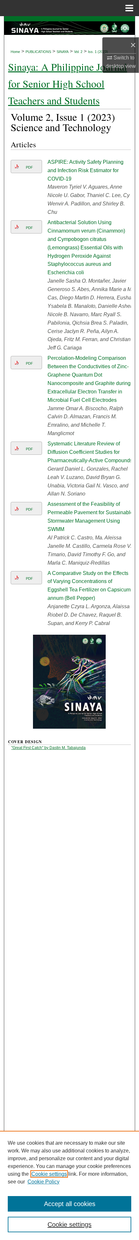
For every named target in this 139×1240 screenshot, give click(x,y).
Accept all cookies (69, 1203)
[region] (69, 1185)
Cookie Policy (43, 1181)
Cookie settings (49, 1174)
